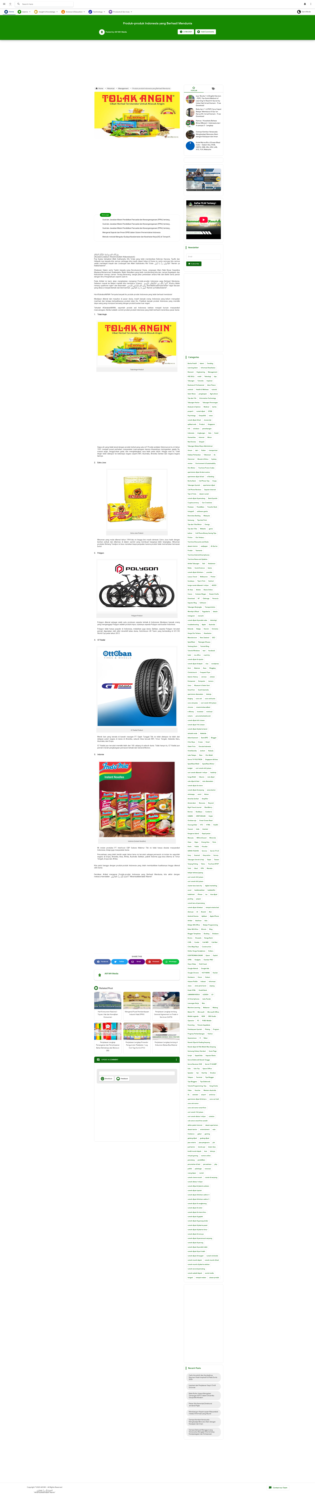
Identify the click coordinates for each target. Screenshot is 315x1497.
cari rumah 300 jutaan (195, 877)
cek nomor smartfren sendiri (198, 1121)
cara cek (199, 698)
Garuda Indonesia (205, 746)
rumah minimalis (212, 1256)
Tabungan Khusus (204, 642)
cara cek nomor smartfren (197, 1108)
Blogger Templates (194, 934)
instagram (191, 616)
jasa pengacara (204, 1142)
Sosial (216, 433)
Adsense (197, 668)
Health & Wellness (202, 389)
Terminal (199, 1077)
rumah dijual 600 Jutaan (196, 720)
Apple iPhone (214, 916)
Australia (212, 624)
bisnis (210, 568)
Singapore (211, 424)
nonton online (206, 1156)
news (211, 415)
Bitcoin (203, 929)
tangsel (190, 1277)
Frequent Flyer (205, 672)
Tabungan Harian (193, 402)
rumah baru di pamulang (196, 903)
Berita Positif (192, 363)
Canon (190, 594)
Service (204, 851)
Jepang (211, 986)
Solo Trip (197, 1068)
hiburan (201, 777)
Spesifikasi (191, 642)
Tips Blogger (209, 1077)
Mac (203, 1003)
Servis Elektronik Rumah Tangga (199, 1060)
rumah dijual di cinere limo (197, 1212)
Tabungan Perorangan (210, 402)
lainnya (212, 1151)
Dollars (210, 951)
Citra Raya (191, 742)
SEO (213, 637)
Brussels (198, 938)
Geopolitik (202, 415)
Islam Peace (211, 385)
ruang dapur (192, 1173)
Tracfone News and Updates (197, 559)
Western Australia (210, 1090)
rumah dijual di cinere (195, 785)
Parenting (191, 1025)
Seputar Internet (210, 490)
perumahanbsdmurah (203, 716)
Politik (197, 846)
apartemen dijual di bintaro (197, 1099)
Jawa (189, 986)
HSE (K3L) (191, 376)
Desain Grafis (214, 594)
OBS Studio (212, 1016)
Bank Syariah (212, 498)
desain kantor (192, 1129)
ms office (197, 655)
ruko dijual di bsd (193, 781)
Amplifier (205, 799)
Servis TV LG (214, 851)
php (215, 1164)
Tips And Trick (202, 520)
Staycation (206, 855)
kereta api (201, 1147)
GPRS (189, 960)
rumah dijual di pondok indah (197, 1247)
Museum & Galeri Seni (202, 685)
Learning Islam (193, 368)
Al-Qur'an (214, 546)
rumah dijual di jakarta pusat (197, 1225)
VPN (202, 868)
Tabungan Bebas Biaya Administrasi (200, 446)
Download (191, 598)
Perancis (215, 598)
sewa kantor (211, 790)
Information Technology (207, 398)
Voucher (197, 1090)
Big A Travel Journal (194, 807)
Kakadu (210, 751)
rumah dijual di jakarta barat (197, 729)
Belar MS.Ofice (193, 929)
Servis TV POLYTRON (195, 759)
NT (199, 598)
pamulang (191, 1160)
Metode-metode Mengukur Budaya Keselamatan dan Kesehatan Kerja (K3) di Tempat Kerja (137, 237)
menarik (201, 616)
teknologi (213, 620)
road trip (207, 655)
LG (212, 994)
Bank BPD (204, 738)
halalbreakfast (199, 890)
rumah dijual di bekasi (195, 907)
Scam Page (213, 1051)
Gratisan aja (192, 820)
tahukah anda (192, 733)
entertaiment (205, 1129)
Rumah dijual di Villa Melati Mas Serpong (202, 1047)
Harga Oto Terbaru (194, 633)
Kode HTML (192, 990)
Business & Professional (196, 385)
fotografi (191, 511)
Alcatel (203, 912)
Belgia (198, 629)
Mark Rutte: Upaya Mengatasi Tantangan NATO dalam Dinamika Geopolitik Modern (201, 1395)
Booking (206, 934)
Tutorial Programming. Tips (197, 1086)
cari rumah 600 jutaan (203, 768)
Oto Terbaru (200, 537)
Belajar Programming (210, 925)
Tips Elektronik (205, 1081)
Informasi (212, 981)
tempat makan (201, 1277)
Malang (215, 1007)
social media (209, 1273)
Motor (209, 437)
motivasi (209, 712)
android (190, 389)
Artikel (190, 920)
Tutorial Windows (194, 651)
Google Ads (205, 968)
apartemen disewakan (195, 694)
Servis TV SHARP (211, 1064)
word (199, 794)
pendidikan (201, 1160)
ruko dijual (210, 777)
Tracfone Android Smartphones (198, 555)
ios (206, 894)
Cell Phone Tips (204, 481)
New (200, 755)
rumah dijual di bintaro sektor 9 (198, 1199)
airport (203, 1095)
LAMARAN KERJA (194, 994)
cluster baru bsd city (195, 886)
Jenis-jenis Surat (200, 986)
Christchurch (192, 672)
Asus (204, 668)
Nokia (190, 568)
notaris (190, 716)
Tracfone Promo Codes (206, 468)
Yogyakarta (206, 611)
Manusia (191, 838)
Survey (215, 855)
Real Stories (192, 442)
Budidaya (199, 812)
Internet (201, 437)
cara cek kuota (210, 698)
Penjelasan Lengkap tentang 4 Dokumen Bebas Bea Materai (166, 1043)
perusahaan (207, 1164)
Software (203, 603)
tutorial (214, 389)
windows (196, 429)
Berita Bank (192, 481)
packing (190, 899)
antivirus (212, 1095)
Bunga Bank (208, 938)
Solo (189, 1068)
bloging (190, 698)
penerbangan (207, 429)
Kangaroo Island (193, 833)
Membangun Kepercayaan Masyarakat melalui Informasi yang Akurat (203, 1413)
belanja (208, 694)
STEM (210, 411)
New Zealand (204, 637)
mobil (199, 376)
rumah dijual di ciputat (195, 659)
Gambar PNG (208, 960)
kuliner (190, 533)
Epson (208, 955)
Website (203, 529)
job (214, 1142)
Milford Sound (201, 838)
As (214, 455)
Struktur (213, 1073)
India (197, 829)
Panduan (191, 507)
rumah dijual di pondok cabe (197, 620)
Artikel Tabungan (193, 563)
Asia (209, 433)
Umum (190, 450)
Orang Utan (205, 842)
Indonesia (191, 433)
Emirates (215, 629)
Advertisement (193, 738)
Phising (207, 1029)
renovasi (208, 1169)
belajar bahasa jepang (195, 873)
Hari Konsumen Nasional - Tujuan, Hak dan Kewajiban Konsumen (108, 1014)
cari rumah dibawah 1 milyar (197, 772)
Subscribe (195, 264)
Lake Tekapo (192, 755)
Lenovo (210, 681)
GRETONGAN (200, 816)
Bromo (190, 938)
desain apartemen (211, 1125)
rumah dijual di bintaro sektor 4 (198, 1195)
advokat (195, 1095)
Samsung (191, 520)
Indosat (203, 981)
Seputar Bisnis (211, 1055)
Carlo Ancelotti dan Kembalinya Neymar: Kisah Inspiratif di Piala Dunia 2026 (203, 1377)
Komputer (201, 681)
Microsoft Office (213, 1012)
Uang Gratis (213, 1086)
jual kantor (191, 1147)
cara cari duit (214, 1099)
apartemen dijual (209, 485)
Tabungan (191, 381)
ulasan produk (214, 1277)
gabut (199, 1134)
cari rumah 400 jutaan (208, 703)
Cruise (200, 742)
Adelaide (203, 733)
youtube (209, 572)
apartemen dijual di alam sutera (199, 472)
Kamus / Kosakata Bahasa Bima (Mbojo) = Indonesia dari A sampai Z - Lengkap (208, 123)
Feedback (122, 1078)
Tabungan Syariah (194, 485)
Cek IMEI (205, 942)
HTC (201, 825)
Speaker (190, 1073)
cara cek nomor (193, 1103)
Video (190, 1090)
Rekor (206, 1038)
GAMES (190, 816)
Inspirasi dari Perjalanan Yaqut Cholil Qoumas (202, 1386)
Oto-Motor (191, 468)
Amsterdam (192, 803)
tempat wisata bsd (212, 907)
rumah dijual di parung (195, 1243)
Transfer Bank (212, 507)
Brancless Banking (194, 516)
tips (215, 376)
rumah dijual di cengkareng (197, 1203)
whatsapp (191, 794)
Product (202, 424)
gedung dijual (192, 1138)
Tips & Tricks (192, 494)
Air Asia (190, 590)
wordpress (215, 664)
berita (214, 407)
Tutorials (200, 381)
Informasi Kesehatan (208, 368)
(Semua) (190, 912)
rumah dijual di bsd (194, 420)
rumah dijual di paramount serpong (200, 1238)
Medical (206, 407)
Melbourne (204, 577)
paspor (198, 899)
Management (212, 372)
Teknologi (207, 376)
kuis (205, 1151)
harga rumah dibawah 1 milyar (198, 585)
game (211, 529)
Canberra (208, 812)
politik (190, 1169)
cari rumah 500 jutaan (195, 881)
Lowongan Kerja (193, 1003)
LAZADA (205, 994)
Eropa (215, 481)
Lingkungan (201, 433)
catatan (211, 1116)
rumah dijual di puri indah (196, 1251)
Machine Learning (194, 1007)
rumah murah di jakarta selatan (199, 1264)
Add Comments (207, 32)
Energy (207, 524)
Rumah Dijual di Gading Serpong (199, 1042)
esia (214, 1129)
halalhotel (191, 894)
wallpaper (204, 546)
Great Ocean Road (205, 820)
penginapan (203, 394)
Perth (189, 846)
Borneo (190, 812)
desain (215, 611)
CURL (189, 942)
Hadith (215, 825)
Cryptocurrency (193, 503)
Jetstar (212, 677)
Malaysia (207, 516)
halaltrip (213, 772)
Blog (210, 929)
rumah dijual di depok (195, 664)
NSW (203, 1016)
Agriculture (214, 394)
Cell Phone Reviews (194, 490)
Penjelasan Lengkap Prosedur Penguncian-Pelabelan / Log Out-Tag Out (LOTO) (137, 1045)
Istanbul (205, 829)
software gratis (202, 511)
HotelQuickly (192, 751)
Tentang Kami (192, 646)
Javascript (207, 420)
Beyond (210, 803)
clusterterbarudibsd (203, 707)
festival (211, 581)
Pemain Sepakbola (203, 1025)
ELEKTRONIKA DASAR (195, 955)
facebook (211, 651)
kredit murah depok (194, 1151)
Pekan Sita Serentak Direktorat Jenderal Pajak (200, 1405)
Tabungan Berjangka (195, 607)
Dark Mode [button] (306, 12)
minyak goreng (193, 1156)
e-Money (191, 712)
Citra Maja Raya (193, 947)
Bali (203, 563)
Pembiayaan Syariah (195, 1029)
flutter (203, 450)
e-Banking (210, 476)
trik (189, 429)
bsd (204, 651)
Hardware (191, 977)
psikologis (198, 1169)
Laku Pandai (206, 999)
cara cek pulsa (193, 703)
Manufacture (192, 637)
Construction (206, 947)
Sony (189, 855)
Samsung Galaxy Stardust (197, 1051)
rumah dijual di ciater (195, 1208)
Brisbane (215, 934)
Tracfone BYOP (213, 864)
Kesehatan (207, 633)
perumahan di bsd (194, 1164)
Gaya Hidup (192, 964)
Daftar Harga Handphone (196, 951)
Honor (200, 977)
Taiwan (216, 859)
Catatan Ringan (200, 594)
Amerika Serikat (193, 799)
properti (190, 411)
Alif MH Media (111, 973)
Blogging (212, 668)
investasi (200, 712)
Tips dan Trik (192, 398)
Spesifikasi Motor (208, 764)
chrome (190, 707)
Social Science (200, 568)
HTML (208, 825)
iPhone (200, 894)
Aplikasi (204, 916)
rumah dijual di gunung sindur (198, 1221)
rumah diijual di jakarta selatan (198, 1186)
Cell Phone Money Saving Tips (205, 533)
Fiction (190, 537)
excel (189, 890)
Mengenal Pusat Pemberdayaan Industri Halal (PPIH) (137, 1013)
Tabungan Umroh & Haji (196, 859)
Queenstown (192, 1038)
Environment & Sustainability (206, 463)
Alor (210, 912)
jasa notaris (192, 1142)
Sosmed (197, 855)
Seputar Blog (192, 603)
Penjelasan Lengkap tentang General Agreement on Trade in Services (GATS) (166, 1014)
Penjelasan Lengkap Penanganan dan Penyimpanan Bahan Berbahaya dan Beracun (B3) (107, 1046)
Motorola (212, 838)
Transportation (210, 607)
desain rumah (204, 494)
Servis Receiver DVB (195, 1064)
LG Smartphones (193, 999)
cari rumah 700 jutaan (195, 1112)
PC (198, 1020)
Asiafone (198, 920)
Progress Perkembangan (196, 1034)
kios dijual (213, 894)
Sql (197, 1073)
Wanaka (209, 868)
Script (190, 1055)
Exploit (215, 955)
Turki (189, 868)
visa (206, 664)
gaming (207, 1134)
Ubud (196, 868)
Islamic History (193, 677)
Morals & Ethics (202, 459)
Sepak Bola (199, 1055)
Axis (206, 920)
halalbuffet (211, 890)
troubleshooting (193, 624)
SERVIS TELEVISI (193, 851)
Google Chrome (193, 973)
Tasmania (199, 550)
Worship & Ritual (193, 611)
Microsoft (201, 1012)
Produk (190, 550)
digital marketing (211, 886)
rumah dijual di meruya (196, 1234)
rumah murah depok (195, 1260)
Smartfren (191, 690)
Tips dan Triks (192, 529)
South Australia (203, 690)
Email (208, 742)
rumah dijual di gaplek (195, 1216)
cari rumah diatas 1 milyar (197, 1116)
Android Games (193, 916)
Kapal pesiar (206, 833)
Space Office (207, 1068)
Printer (213, 577)
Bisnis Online (208, 590)
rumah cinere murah (195, 1177)
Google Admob (193, 968)
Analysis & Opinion (194, 407)
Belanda (190, 629)
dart (196, 450)
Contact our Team (278, 1487)
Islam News (192, 394)
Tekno (203, 864)
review (190, 463)
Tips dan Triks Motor (195, 524)
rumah (201, 1173)
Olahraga (206, 598)
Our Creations (207, 503)
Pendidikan (200, 507)
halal (189, 655)
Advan (206, 794)
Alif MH (43, 1487)
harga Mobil (192, 777)
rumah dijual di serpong (196, 790)
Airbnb (198, 590)
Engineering (201, 372)
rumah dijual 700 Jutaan (196, 725)
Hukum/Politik (192, 981)
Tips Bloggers (192, 1081)
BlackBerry (208, 807)
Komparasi (191, 681)
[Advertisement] (157, 61)
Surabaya (191, 581)
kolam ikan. (212, 1147)
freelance (191, 1134)
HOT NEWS (206, 973)
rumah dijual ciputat (195, 1190)
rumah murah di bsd (212, 1260)
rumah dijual (200, 411)
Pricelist (204, 846)
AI (197, 912)
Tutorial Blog (204, 646)
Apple (204, 624)
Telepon (190, 1077)
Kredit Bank (203, 990)
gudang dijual (204, 1138)
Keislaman (211, 563)
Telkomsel (207, 455)
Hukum (207, 977)
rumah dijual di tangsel (195, 1256)
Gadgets (198, 960)
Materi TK (191, 1012)
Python (210, 1034)
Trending (210, 363)
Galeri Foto (192, 746)
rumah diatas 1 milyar (195, 1182)
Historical (191, 459)
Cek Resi (214, 942)
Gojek (211, 816)
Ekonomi (191, 372)
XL (188, 1095)
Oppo (196, 842)
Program (216, 1029)
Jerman (204, 677)
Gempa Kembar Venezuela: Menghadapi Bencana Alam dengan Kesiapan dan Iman (207, 134)
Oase (189, 842)
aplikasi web (192, 424)
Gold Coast (203, 964)
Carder (196, 942)
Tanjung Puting (193, 864)
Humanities (192, 437)
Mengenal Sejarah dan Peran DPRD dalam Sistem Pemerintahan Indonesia (131, 232)
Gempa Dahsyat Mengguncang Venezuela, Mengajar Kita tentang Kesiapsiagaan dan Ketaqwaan (201, 1432)
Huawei (190, 829)
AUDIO (214, 585)
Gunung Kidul (192, 825)
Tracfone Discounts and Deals (198, 542)
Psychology (192, 415)
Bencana (202, 803)
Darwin (206, 629)
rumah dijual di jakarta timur (197, 1229)
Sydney (214, 459)
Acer (189, 668)
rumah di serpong (211, 1177)
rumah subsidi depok (195, 1273)
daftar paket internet (195, 1125)
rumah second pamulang (196, 1269)
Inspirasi (209, 381)
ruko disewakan (207, 781)
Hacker (215, 973)
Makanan (206, 1007)
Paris (214, 842)
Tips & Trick (201, 581)
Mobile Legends (193, 1016)
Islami (202, 363)
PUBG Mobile (206, 1020)
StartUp (204, 1073)
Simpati (201, 442)
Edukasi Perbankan (194, 455)
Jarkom (202, 751)
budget (190, 768)
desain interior (193, 546)
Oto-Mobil (209, 755)
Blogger (213, 738)
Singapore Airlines (211, 759)
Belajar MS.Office (194, 925)
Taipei (209, 859)
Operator (191, 1020)
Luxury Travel (192, 577)
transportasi (213, 450)
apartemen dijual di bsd (196, 476)
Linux (189, 685)
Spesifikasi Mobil (193, 764)
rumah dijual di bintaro (195, 572)
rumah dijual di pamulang (196, 498)
